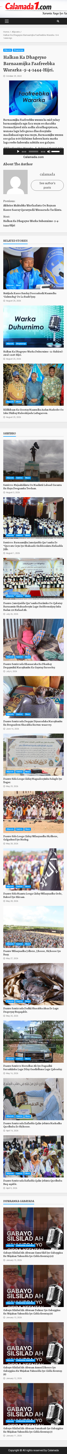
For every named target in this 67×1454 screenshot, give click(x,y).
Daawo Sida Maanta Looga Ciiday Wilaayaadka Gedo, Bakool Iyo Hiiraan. (33, 869)
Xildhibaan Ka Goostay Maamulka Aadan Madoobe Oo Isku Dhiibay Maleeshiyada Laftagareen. (33, 385)
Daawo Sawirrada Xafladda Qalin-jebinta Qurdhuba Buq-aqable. (33, 1156)
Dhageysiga (18, 50)
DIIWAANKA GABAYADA (25, 1245)
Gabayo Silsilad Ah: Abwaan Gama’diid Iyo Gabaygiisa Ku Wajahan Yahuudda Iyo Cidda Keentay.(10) (33, 1228)
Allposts (7, 50)
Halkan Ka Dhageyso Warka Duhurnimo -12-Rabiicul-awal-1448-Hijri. (33, 327)
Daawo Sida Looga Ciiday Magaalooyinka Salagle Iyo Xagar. (33, 755)
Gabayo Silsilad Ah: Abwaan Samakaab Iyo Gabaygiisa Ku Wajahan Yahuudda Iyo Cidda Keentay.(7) (33, 1404)
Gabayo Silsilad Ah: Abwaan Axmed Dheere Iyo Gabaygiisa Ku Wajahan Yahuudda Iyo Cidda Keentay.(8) (33, 1343)
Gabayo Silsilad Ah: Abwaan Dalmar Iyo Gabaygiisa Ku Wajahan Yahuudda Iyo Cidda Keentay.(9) (33, 1286)
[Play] (18, 151)
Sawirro (19, 478)
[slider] (9, 151)
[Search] (58, 21)
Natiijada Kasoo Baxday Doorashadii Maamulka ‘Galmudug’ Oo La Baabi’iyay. (33, 268)
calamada (47, 174)
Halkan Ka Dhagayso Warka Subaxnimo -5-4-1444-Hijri (31, 221)
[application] (38, 151)
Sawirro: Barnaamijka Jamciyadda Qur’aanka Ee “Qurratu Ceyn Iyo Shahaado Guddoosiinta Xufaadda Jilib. (33, 518)
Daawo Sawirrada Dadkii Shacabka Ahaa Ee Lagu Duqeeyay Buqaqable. (33, 984)
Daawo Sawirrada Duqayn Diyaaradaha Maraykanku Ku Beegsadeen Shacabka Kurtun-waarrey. (33, 697)
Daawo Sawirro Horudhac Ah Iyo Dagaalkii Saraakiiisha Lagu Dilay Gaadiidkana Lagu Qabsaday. (33, 1042)
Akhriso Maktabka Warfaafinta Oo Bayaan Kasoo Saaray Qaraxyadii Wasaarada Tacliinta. (32, 205)
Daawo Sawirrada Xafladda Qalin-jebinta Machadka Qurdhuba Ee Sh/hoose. (33, 1099)
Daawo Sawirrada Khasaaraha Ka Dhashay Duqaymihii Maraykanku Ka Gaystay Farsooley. (33, 640)
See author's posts (47, 185)
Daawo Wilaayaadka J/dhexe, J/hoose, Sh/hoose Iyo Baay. (33, 927)
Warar (18, 285)
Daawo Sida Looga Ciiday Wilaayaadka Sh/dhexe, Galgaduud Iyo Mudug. (33, 812)
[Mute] (48, 151)
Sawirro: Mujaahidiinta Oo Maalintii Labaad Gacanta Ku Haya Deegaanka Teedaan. (33, 461)
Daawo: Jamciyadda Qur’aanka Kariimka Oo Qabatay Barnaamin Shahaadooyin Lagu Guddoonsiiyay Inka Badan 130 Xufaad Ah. (33, 579)
